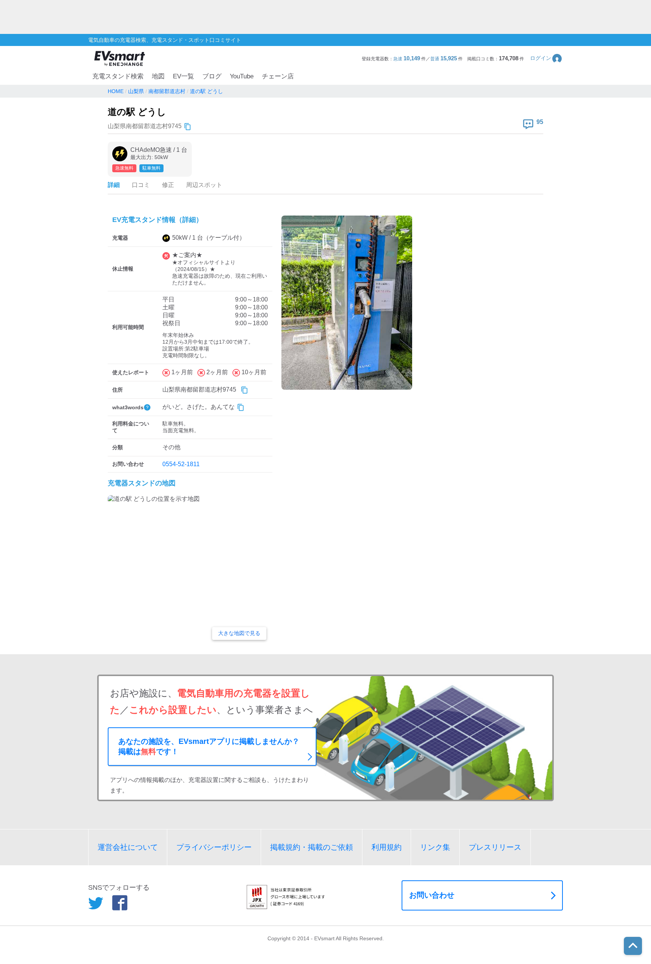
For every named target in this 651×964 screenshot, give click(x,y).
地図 (158, 76)
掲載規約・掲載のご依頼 (311, 847)
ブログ (212, 76)
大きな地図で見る (239, 633)
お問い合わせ (431, 895)
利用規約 (386, 847)
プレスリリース (495, 847)
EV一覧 (183, 76)
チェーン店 (278, 76)
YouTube (242, 76)
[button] (546, 58)
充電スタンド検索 (118, 76)
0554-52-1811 (181, 464)
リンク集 (435, 847)
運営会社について (128, 847)
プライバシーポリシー (214, 847)
